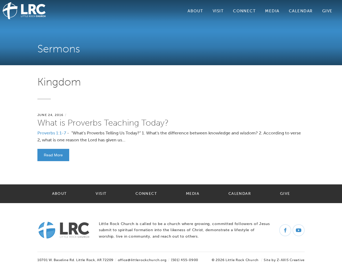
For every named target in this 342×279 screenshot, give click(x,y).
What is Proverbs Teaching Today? (103, 123)
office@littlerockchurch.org (142, 260)
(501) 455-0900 (184, 260)
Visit (218, 11)
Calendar (301, 11)
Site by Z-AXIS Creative (284, 260)
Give (327, 11)
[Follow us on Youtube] (299, 230)
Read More (53, 155)
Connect (244, 11)
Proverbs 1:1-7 (51, 132)
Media (272, 11)
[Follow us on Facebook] (285, 230)
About (195, 11)
